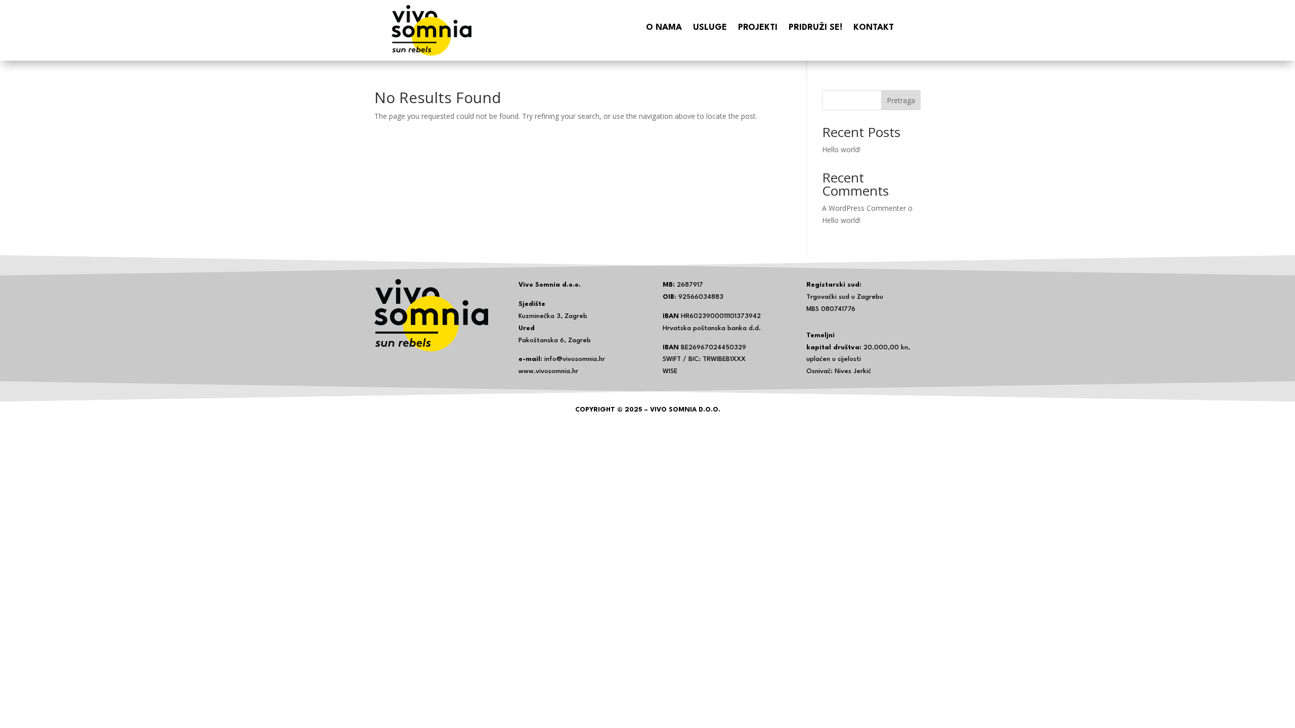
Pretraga (901, 100)
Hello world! (841, 149)
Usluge (710, 28)
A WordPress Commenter (864, 208)
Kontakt (873, 28)
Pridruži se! (815, 28)
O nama (664, 28)
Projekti (758, 28)
